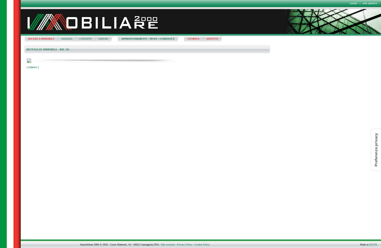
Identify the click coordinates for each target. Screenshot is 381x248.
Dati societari (168, 244)
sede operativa (370, 3)
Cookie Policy (202, 244)
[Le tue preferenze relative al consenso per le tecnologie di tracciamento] (376, 150)
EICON (373, 244)
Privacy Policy (184, 244)
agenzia (66, 38)
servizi (103, 38)
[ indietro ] (33, 67)
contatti (353, 3)
